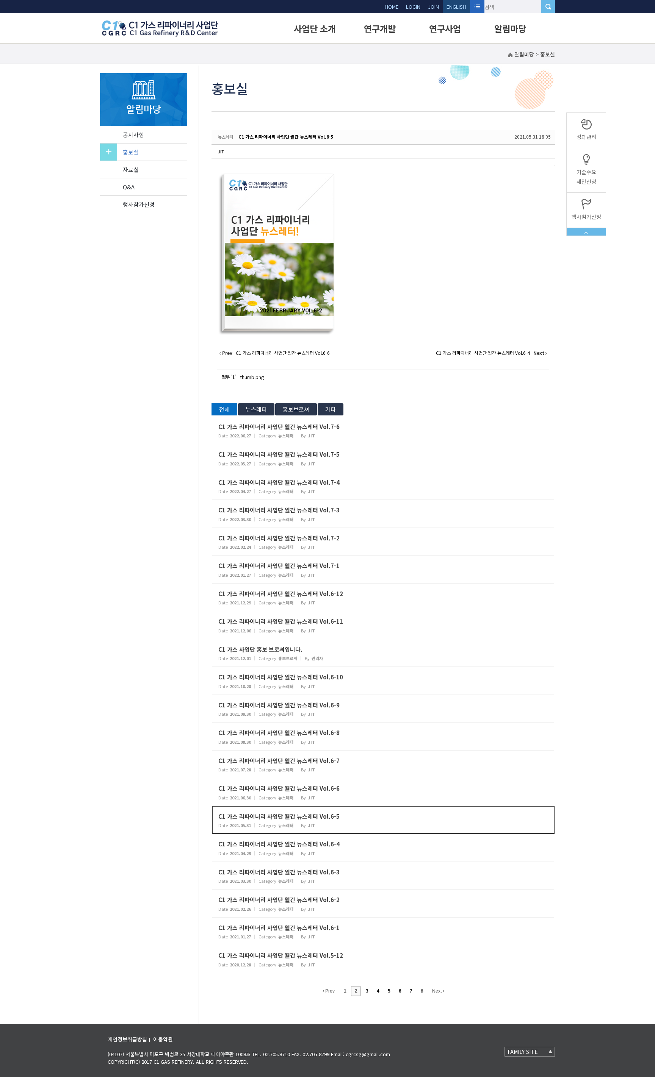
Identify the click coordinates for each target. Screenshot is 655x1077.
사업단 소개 (315, 28)
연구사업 (445, 28)
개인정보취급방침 (127, 1039)
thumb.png (252, 377)
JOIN (433, 6)
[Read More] (383, 430)
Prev (329, 991)
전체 (224, 409)
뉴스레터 (256, 409)
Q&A (129, 187)
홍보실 (131, 152)
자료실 (131, 169)
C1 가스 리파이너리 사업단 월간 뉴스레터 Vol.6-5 (285, 136)
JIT (221, 151)
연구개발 (380, 28)
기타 (330, 409)
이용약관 (163, 1039)
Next (437, 991)
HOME (391, 6)
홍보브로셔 (296, 409)
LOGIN (413, 6)
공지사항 (133, 135)
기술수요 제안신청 (586, 176)
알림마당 (510, 28)
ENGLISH (456, 6)
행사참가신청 (139, 204)
